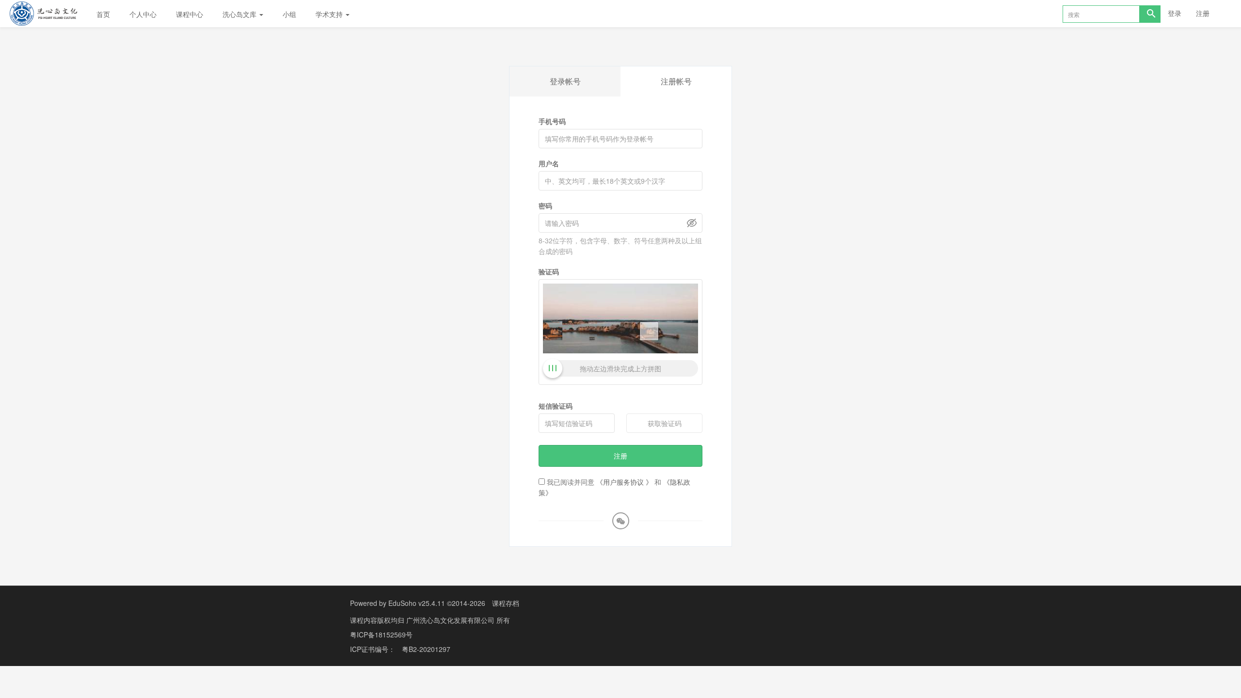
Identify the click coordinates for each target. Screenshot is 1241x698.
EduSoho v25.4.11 (416, 603)
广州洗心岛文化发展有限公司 (451, 620)
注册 (1202, 13)
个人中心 (143, 14)
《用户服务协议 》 (624, 482)
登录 (1174, 13)
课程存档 (505, 603)
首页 (103, 14)
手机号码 (552, 121)
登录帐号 (565, 81)
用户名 (549, 163)
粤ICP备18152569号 (381, 634)
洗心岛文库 (240, 14)
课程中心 (189, 14)
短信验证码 (556, 406)
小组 (289, 14)
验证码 (549, 271)
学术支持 (330, 14)
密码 (545, 205)
